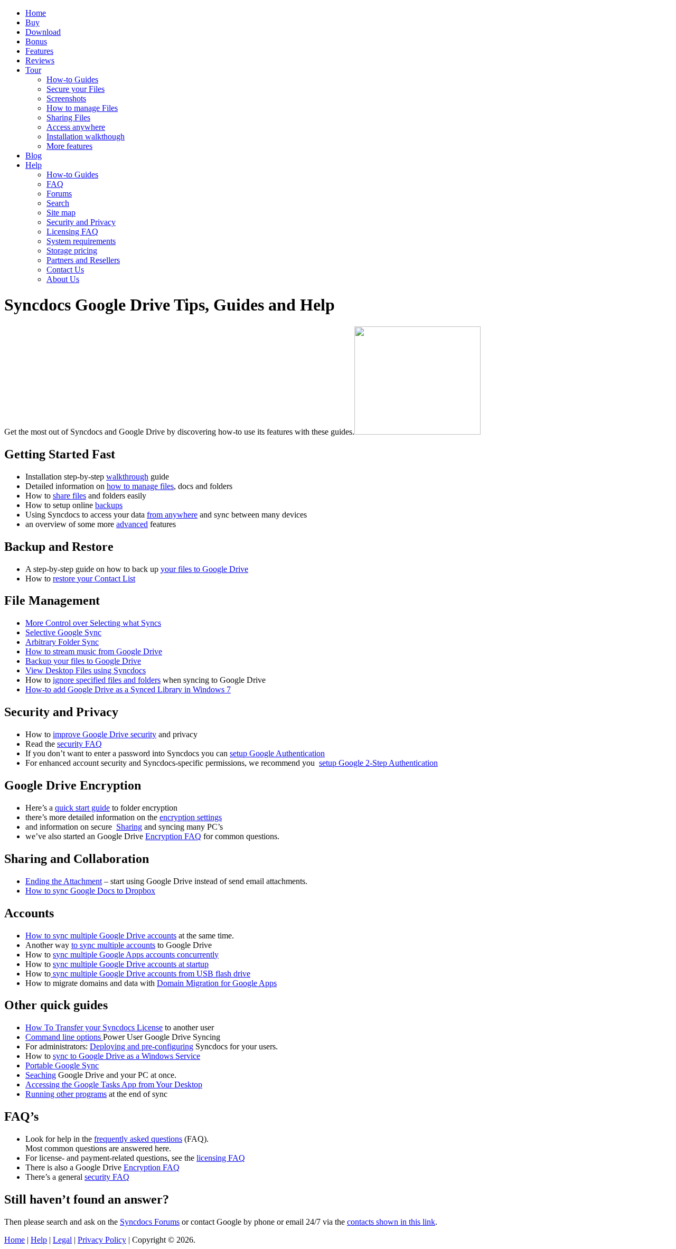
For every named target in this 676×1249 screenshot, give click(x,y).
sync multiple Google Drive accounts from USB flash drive (150, 973)
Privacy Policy (102, 1239)
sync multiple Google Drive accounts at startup (131, 964)
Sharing (129, 826)
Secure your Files (75, 88)
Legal (62, 1239)
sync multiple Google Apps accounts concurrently (136, 954)
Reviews (39, 60)
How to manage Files (82, 108)
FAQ (54, 184)
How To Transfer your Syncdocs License (94, 1027)
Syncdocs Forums (150, 1221)
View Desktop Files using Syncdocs (85, 670)
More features (69, 146)
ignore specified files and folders (107, 679)
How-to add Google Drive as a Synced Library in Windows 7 (128, 689)
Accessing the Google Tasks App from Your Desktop (113, 1084)
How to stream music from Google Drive (93, 651)
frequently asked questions (138, 1138)
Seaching (40, 1074)
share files (69, 495)
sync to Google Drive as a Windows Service (126, 1055)
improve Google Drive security (104, 734)
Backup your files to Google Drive (83, 660)
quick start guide (82, 807)
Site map (61, 212)
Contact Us (65, 269)
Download (43, 31)
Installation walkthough (85, 136)
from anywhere (172, 514)
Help (33, 165)
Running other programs (66, 1094)
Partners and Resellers (83, 260)
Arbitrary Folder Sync (62, 641)
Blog (33, 155)
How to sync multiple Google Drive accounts (100, 935)
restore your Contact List (94, 578)
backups (109, 505)
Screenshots (66, 98)
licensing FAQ (220, 1157)
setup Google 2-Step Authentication (378, 762)
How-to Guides (72, 79)
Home (35, 12)
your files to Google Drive (204, 569)
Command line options (64, 1036)
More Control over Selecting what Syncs (93, 622)
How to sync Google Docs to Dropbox (90, 890)
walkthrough (127, 476)
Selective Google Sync (63, 632)
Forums (59, 193)
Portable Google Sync (62, 1065)
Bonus (36, 41)
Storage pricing (71, 250)
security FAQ (79, 743)
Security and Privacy (81, 222)
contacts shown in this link (391, 1221)
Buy (32, 22)
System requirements (81, 241)
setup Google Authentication (277, 753)
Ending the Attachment (63, 881)
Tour (33, 69)
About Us (62, 279)
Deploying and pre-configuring (141, 1046)
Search (57, 203)
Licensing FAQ (72, 231)
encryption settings (190, 817)
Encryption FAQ (173, 836)
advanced (132, 524)
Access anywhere (75, 127)
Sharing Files (68, 117)
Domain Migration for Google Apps (217, 983)
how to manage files (140, 486)
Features (39, 50)
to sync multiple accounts (113, 945)
